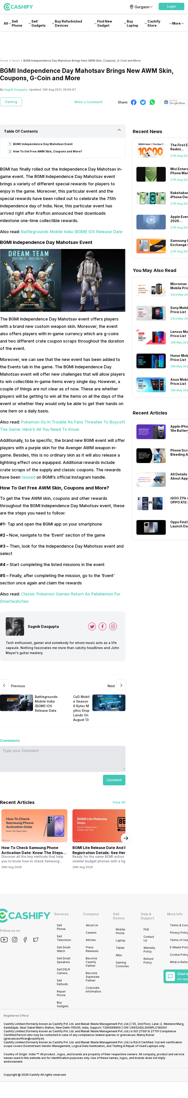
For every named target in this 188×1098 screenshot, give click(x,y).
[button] (171, 6)
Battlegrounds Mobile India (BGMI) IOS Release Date (71, 231)
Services (61, 914)
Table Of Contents (21, 131)
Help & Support (147, 916)
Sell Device (118, 916)
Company (91, 914)
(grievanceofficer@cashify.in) (24, 1038)
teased (28, 477)
